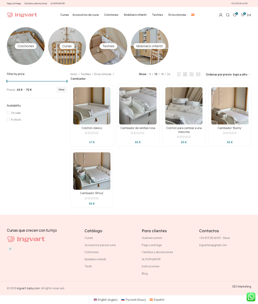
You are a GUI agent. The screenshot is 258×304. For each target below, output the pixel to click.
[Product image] (91, 106)
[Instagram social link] (10, 249)
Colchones (26, 46)
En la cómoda (103, 74)
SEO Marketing (241, 286)
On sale (16, 113)
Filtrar (62, 89)
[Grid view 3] (192, 74)
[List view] (179, 74)
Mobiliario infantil (149, 46)
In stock (16, 119)
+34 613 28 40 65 (239, 3)
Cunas (67, 46)
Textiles (108, 46)
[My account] (220, 14)
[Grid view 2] (185, 74)
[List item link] (111, 238)
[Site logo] (22, 14)
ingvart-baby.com (28, 288)
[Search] (227, 14)
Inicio (74, 74)
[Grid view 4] (198, 74)
